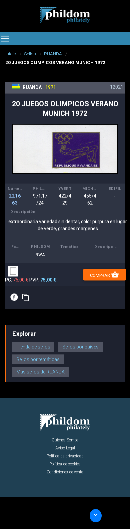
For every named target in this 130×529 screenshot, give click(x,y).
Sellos (30, 53)
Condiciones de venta (65, 472)
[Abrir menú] (5, 39)
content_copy (26, 297)
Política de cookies (65, 464)
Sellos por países (80, 346)
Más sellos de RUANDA (40, 371)
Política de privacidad (65, 456)
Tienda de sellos (33, 346)
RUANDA (53, 53)
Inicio (10, 53)
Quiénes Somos (65, 440)
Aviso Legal (65, 448)
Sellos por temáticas (38, 359)
